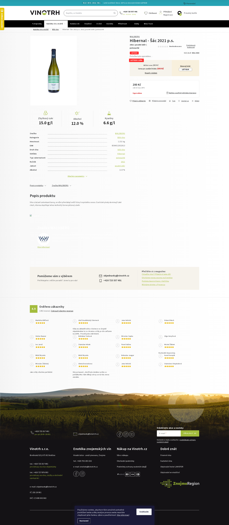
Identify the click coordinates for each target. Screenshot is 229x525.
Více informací (123, 515)
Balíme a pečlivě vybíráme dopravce (182, 93)
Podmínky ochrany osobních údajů (131, 466)
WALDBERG (135, 36)
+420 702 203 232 (84, 461)
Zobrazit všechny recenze (62, 311)
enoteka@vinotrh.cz (89, 466)
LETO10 (185, 69)
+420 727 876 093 (41, 472)
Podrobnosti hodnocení (190, 46)
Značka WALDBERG (60, 185)
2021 (123, 162)
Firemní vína (165, 455)
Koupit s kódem (151, 73)
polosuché (120, 157)
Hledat (114, 13)
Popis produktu (36, 185)
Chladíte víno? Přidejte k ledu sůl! (156, 274)
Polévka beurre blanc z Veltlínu (155, 281)
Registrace (168, 15)
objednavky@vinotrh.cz (116, 275)
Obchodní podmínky (125, 461)
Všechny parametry (76, 176)
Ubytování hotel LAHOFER (171, 466)
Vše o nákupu (122, 455)
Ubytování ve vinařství (170, 472)
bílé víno (121, 149)
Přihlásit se (190, 433)
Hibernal (121, 153)
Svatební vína (166, 461)
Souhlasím (144, 511)
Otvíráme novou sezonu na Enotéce (157, 277)
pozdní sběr (120, 166)
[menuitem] (37, 23)
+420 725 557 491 (130, 11)
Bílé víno (121, 137)
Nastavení (84, 521)
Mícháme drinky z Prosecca (153, 284)
